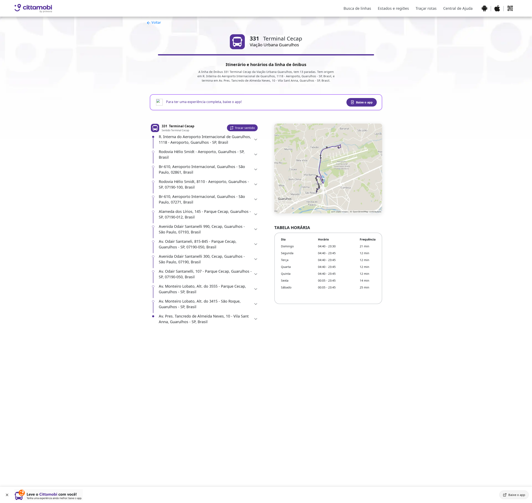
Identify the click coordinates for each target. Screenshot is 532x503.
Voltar (156, 22)
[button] (242, 127)
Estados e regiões (393, 8)
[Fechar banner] (7, 495)
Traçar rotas (426, 8)
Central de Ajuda (458, 8)
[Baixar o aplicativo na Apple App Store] (497, 8)
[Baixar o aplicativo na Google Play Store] (484, 8)
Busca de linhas (357, 8)
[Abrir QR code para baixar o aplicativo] (510, 8)
